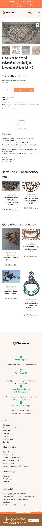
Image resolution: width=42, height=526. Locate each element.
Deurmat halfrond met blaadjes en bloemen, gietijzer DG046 (11, 201)
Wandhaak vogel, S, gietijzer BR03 (11, 259)
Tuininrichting (23, 102)
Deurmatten (14, 102)
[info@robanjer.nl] (21, 357)
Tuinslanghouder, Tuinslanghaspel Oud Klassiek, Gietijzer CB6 (31, 306)
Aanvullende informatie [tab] (21, 124)
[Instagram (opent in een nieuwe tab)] (24, 6)
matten (7, 106)
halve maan (34, 104)
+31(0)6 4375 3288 (13, 1)
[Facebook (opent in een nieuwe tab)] (20, 6)
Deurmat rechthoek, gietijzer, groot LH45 (31, 249)
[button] (37, 25)
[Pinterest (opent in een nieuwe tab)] (22, 6)
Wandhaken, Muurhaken (11, 254)
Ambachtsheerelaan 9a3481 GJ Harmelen (21, 391)
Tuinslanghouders (31, 301)
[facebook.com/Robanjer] (21, 402)
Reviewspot (29, 4)
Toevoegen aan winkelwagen (24, 90)
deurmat (8, 104)
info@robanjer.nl (28, 1)
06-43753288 (21, 373)
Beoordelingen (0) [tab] (21, 129)
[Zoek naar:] (38, 12)
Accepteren (33, 520)
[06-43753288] (21, 370)
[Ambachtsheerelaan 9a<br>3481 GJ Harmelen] (21, 386)
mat (3, 106)
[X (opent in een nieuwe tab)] (18, 6)
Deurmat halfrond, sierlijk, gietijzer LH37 (31, 200)
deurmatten (27, 104)
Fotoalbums (20, 4)
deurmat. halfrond (17, 104)
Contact (12, 4)
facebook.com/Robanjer (21, 405)
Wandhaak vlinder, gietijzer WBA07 (11, 292)
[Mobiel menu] (35, 12)
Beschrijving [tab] (21, 120)
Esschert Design (11, 109)
